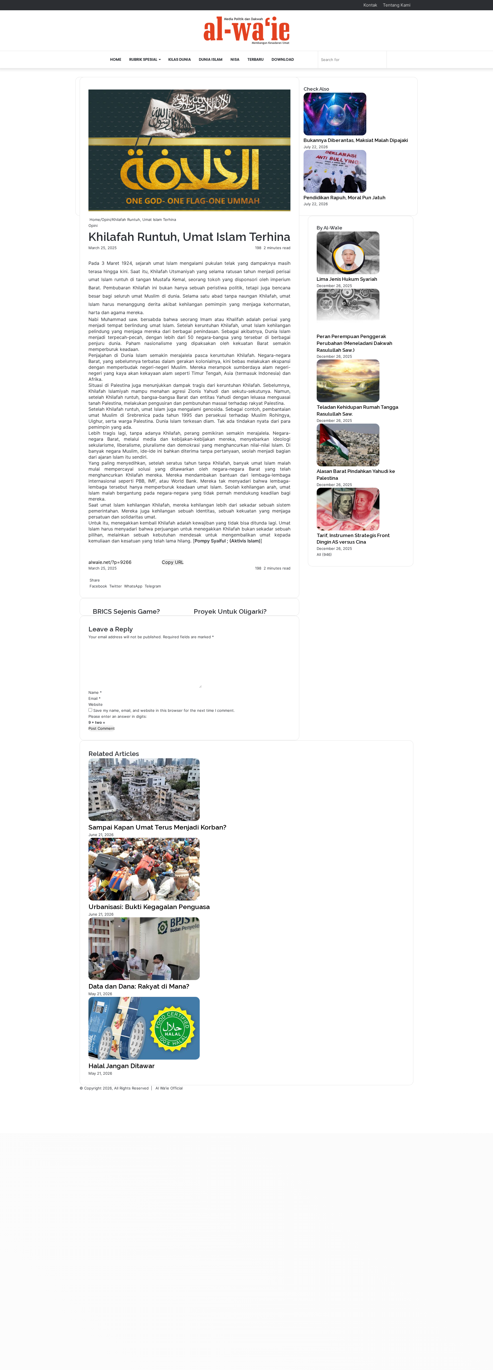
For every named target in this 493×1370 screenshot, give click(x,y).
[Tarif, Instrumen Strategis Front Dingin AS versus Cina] (348, 529)
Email (94, 698)
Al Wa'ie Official (169, 1088)
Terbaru (255, 59)
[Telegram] (92, 574)
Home (115, 59)
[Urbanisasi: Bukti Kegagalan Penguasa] (144, 899)
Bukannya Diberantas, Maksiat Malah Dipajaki (356, 140)
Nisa (235, 59)
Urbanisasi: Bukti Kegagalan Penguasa (149, 906)
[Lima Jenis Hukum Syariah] (348, 273)
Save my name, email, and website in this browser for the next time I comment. (164, 710)
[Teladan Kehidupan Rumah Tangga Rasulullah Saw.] (348, 401)
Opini (106, 219)
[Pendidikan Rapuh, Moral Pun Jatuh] (335, 191)
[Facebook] (89, 574)
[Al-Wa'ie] (246, 30)
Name (95, 692)
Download (283, 59)
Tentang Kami (397, 5)
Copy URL (173, 562)
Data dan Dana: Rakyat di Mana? (138, 986)
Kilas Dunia (179, 59)
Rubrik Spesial (143, 59)
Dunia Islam (211, 59)
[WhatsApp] (91, 574)
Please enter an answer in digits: (117, 716)
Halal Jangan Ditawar (121, 1066)
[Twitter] (90, 574)
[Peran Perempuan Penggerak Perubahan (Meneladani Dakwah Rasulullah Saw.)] (348, 330)
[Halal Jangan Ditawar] (144, 1058)
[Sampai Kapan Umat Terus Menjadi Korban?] (144, 819)
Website (95, 704)
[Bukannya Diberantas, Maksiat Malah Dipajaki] (335, 134)
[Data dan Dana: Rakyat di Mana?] (144, 978)
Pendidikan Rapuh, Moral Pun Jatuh (344, 197)
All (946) (324, 554)
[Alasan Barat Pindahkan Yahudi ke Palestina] (348, 465)
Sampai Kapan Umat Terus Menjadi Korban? (157, 827)
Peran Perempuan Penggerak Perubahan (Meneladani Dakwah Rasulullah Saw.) (354, 343)
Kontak (370, 5)
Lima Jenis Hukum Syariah (347, 279)
